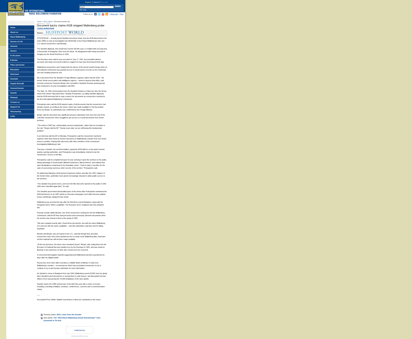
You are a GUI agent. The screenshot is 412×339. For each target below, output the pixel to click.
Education (14, 69)
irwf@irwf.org (79, 330)
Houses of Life (16, 41)
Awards (13, 93)
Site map (83, 10)
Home (39, 21)
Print (121, 14)
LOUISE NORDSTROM (45, 28)
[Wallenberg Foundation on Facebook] (95, 15)
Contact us (15, 102)
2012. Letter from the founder (69, 315)
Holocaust (14, 74)
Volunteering (15, 111)
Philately (14, 97)
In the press (15, 55)
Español (97, 2)
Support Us (15, 107)
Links (12, 116)
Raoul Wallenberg (17, 37)
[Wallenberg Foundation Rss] (106, 15)
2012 (45, 21)
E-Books (14, 60)
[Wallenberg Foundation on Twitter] (99, 15)
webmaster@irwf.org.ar (79, 336)
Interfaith (14, 79)
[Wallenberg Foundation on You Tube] (103, 15)
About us (14, 32)
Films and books (17, 65)
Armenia (13, 46)
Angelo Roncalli (17, 83)
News (50, 21)
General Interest (17, 88)
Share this (114, 14)
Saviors (13, 51)
